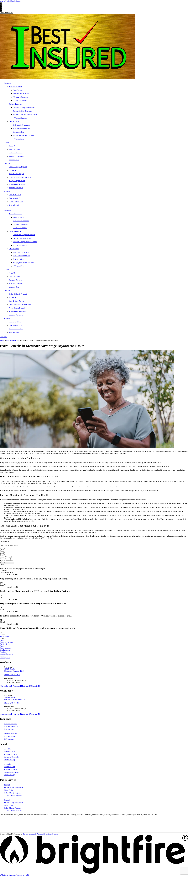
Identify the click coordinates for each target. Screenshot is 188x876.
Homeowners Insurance (21, 94)
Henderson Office (15, 195)
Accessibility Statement (45, 834)
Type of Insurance (6, 561)
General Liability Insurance (22, 111)
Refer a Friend (14, 205)
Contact (7, 191)
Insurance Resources (16, 188)
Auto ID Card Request (16, 174)
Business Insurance (15, 104)
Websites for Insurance (14, 875)
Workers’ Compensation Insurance (25, 114)
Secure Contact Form (16, 202)
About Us (12, 146)
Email (2, 553)
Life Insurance (14, 121)
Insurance (7, 83)
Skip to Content (5, 1)
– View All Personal (20, 100)
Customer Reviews (15, 153)
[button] (6, 13)
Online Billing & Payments (18, 167)
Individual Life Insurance (21, 125)
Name (2, 549)
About (6, 142)
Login (56, 834)
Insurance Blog (14, 160)
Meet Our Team (14, 149)
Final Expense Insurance (21, 128)
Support (7, 163)
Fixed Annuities (18, 132)
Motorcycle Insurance (20, 97)
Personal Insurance (15, 87)
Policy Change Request (17, 181)
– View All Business (20, 118)
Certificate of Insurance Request (20, 177)
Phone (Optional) (6, 557)
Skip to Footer (16, 1)
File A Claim (13, 170)
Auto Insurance (18, 90)
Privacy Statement (29, 834)
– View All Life (18, 139)
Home (2, 340)
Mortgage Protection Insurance (23, 135)
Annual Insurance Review (18, 184)
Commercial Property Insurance (24, 107)
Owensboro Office (15, 198)
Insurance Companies (16, 156)
